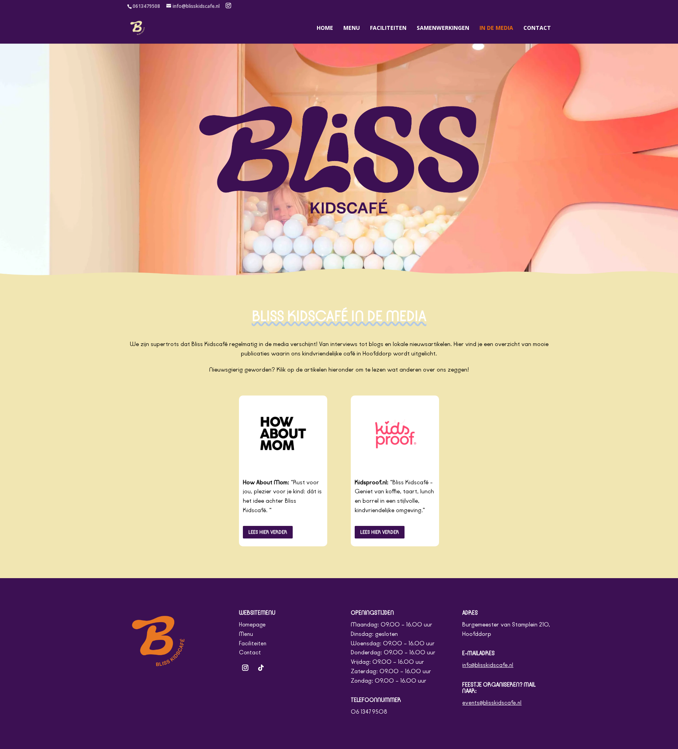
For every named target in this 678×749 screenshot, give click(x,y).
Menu (351, 28)
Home (325, 28)
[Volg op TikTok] (261, 667)
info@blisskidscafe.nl (487, 665)
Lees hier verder (267, 532)
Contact (537, 28)
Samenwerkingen (443, 28)
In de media (496, 28)
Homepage (252, 624)
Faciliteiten (388, 28)
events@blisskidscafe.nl (491, 703)
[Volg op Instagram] (245, 667)
